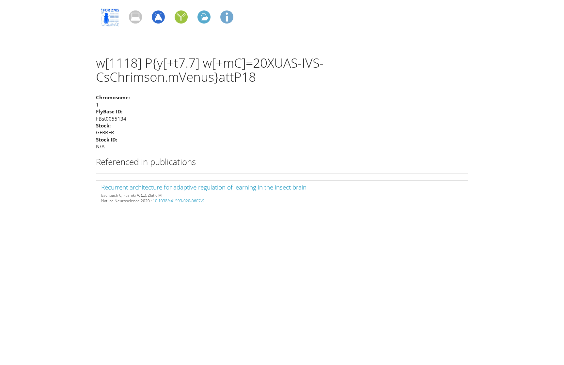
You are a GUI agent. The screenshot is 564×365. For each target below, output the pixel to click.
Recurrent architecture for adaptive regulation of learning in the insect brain (203, 187)
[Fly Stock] (158, 17)
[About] (226, 17)
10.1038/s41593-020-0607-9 (178, 201)
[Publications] (135, 17)
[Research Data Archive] (204, 17)
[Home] (112, 17)
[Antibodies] (181, 17)
